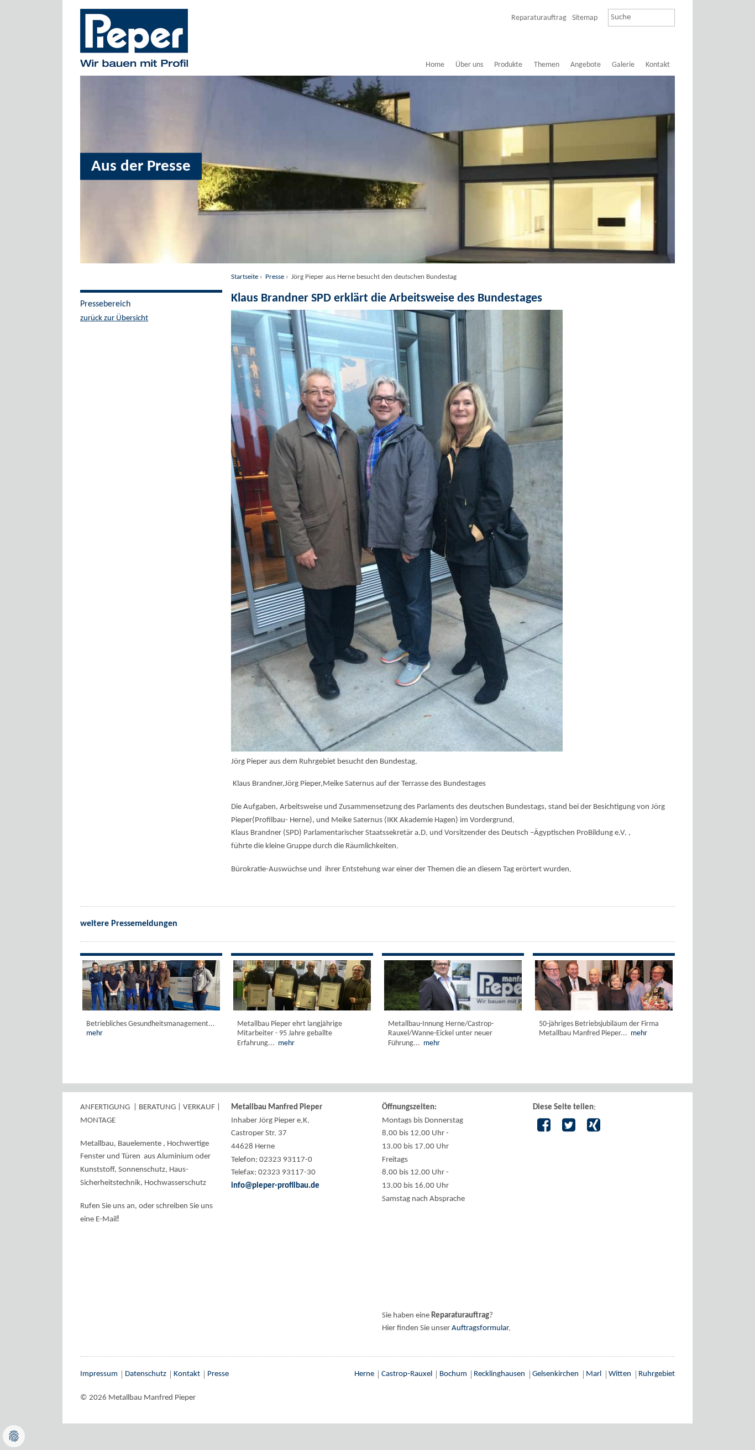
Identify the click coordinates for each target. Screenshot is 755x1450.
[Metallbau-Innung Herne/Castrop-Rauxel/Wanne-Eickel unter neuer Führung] (453, 985)
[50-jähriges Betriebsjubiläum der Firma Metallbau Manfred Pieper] (604, 985)
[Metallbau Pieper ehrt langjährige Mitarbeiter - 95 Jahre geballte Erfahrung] (302, 985)
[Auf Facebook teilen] (543, 1126)
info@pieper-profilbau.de (275, 1186)
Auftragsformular (480, 1328)
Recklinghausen (499, 1374)
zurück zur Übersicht (114, 318)
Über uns (469, 65)
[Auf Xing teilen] (593, 1126)
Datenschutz (145, 1374)
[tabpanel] (377, 65)
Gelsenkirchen (555, 1374)
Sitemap (584, 18)
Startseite (244, 277)
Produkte (508, 65)
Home (435, 65)
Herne (364, 1374)
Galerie (623, 65)
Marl (593, 1374)
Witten (620, 1374)
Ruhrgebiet (656, 1374)
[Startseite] (134, 37)
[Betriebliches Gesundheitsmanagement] (151, 985)
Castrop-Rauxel (406, 1374)
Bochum (453, 1374)
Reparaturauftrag (539, 18)
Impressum (99, 1374)
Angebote (585, 65)
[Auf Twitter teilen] (568, 1126)
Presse (274, 277)
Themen (546, 65)
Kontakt (658, 65)
